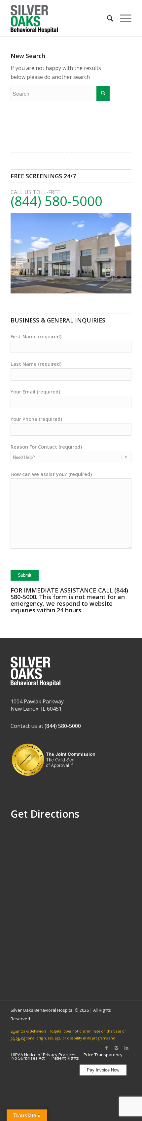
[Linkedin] (126, 1048)
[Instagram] (117, 1048)
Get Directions (45, 814)
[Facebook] (107, 1048)
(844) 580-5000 (56, 201)
